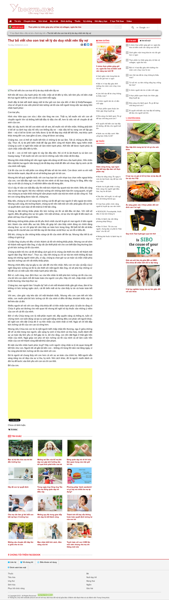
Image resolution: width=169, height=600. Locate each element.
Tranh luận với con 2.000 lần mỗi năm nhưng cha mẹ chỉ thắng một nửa (78, 544)
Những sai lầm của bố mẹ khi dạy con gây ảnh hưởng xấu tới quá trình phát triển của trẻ (49, 461)
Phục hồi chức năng (16, 588)
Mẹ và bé (54, 21)
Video (129, 21)
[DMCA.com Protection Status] (45, 596)
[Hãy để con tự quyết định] (20, 476)
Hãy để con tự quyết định (18, 487)
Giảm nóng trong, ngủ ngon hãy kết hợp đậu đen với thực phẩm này (108, 169)
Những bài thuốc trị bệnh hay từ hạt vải (109, 237)
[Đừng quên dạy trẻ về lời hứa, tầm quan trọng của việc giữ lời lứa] (79, 448)
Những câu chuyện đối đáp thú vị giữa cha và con (20, 543)
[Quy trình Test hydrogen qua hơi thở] (143, 220)
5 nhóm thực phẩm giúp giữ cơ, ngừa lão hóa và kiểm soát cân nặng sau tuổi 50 (108, 68)
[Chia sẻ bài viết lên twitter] (88, 44)
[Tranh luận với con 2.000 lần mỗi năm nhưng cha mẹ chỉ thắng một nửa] (79, 531)
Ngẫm (88, 584)
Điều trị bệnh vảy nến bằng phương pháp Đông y (107, 220)
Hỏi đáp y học (101, 21)
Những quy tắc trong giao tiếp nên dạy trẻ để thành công (49, 515)
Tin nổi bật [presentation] (146, 40)
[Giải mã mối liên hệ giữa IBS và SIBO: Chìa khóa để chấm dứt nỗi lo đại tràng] (143, 247)
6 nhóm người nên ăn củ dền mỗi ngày (107, 102)
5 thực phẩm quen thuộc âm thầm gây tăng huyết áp (107, 109)
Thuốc (77, 21)
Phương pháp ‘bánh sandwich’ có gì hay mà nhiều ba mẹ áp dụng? (79, 489)
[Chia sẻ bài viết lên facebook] (85, 44)
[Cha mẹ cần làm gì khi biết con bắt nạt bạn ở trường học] (20, 503)
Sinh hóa (11, 584)
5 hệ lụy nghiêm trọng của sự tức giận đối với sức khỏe (143, 290)
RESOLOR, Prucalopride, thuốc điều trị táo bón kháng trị (108, 212)
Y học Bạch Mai (16, 33)
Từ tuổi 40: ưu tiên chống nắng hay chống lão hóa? (145, 83)
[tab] (132, 40)
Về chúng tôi (27, 562)
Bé (87, 573)
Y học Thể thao (117, 21)
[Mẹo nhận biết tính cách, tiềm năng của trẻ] (50, 531)
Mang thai (90, 581)
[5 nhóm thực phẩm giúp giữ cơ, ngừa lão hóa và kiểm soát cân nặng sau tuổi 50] (109, 54)
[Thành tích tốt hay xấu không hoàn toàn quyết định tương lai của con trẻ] (79, 503)
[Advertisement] (50, 66)
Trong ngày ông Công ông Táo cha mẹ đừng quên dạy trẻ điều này (49, 489)
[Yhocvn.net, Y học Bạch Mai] (32, 16)
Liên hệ (13, 562)
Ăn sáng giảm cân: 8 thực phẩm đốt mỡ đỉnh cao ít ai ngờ (142, 206)
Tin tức (17, 21)
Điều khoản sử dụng (48, 562)
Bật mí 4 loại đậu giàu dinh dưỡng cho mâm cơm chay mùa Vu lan (108, 86)
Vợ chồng (87, 21)
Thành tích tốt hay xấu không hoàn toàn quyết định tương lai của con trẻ (79, 516)
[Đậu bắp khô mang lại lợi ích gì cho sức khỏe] (143, 133)
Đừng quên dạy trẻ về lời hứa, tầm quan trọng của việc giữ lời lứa (79, 461)
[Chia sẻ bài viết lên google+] (91, 44)
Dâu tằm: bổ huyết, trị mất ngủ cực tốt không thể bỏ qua (108, 197)
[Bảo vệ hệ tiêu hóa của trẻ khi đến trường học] (20, 448)
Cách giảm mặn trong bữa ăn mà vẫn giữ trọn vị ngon (108, 77)
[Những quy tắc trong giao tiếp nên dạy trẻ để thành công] (50, 503)
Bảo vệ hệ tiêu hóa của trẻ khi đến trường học (20, 460)
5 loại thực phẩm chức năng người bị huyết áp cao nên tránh (108, 205)
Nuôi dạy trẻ (40, 33)
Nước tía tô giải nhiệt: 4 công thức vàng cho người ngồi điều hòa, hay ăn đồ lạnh (108, 188)
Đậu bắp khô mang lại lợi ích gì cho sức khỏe (142, 148)
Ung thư (11, 581)
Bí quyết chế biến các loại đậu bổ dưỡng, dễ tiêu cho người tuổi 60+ (108, 126)
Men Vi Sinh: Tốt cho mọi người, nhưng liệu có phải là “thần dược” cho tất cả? (109, 228)
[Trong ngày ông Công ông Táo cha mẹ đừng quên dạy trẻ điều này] (50, 476)
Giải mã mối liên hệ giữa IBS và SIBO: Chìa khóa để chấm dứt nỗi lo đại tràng (142, 261)
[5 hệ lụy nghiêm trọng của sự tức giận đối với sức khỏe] (143, 275)
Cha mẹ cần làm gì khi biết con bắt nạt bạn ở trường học (20, 515)
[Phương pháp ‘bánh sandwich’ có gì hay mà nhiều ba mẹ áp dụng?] (79, 476)
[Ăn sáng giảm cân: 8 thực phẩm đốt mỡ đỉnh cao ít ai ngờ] (143, 191)
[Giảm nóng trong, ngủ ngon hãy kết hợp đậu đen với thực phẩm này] (109, 154)
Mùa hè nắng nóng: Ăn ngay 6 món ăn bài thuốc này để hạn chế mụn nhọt (109, 179)
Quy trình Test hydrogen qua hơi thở (141, 234)
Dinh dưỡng (66, 21)
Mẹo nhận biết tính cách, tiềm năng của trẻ (49, 543)
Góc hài (89, 588)
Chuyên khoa (30, 21)
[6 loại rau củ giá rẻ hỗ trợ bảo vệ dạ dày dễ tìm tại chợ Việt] (143, 162)
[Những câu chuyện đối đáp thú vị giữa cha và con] (20, 531)
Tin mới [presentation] (133, 40)
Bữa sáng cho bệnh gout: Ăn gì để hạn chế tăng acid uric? (108, 117)
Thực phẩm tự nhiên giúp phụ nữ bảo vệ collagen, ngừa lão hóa (54, 27)
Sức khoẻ (42, 21)
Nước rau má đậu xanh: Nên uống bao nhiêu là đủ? (107, 134)
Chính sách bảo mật (17, 567)
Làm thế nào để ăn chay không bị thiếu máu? (108, 94)
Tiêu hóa (11, 577)
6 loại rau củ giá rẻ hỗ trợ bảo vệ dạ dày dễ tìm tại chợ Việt (143, 177)
